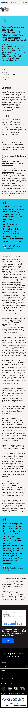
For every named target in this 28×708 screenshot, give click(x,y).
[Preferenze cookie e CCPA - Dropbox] (14, 701)
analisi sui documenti (12, 396)
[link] (8, 640)
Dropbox (13, 683)
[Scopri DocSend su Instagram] (18, 657)
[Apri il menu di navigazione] (26, 2)
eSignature (20, 144)
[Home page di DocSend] (14, 653)
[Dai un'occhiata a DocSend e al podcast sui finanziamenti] (20, 657)
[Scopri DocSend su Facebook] (15, 657)
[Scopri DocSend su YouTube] (7, 657)
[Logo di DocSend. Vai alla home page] (8, 2)
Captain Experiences (7, 91)
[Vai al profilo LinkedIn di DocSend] (9, 657)
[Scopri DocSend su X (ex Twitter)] (12, 657)
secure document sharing (8, 144)
